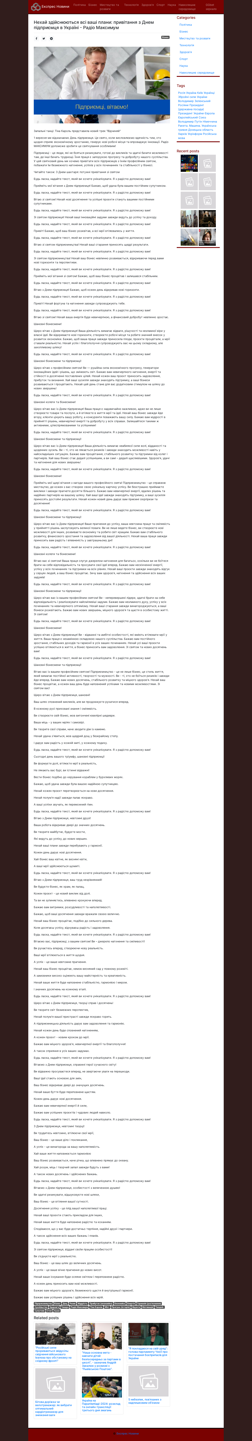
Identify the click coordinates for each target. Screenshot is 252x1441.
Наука (183, 65)
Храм (57, 1310)
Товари (65, 1307)
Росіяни (183, 105)
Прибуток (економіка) (101, 1303)
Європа (210, 113)
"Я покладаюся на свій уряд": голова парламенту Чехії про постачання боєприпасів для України (148, 1353)
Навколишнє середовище (196, 72)
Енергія (131, 1303)
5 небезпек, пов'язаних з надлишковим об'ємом (144, 1401)
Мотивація (147, 1307)
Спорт (183, 59)
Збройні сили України (192, 97)
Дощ (65, 1303)
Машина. (195, 125)
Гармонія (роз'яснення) (149, 1303)
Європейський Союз (192, 117)
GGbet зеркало (211, 7)
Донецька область (200, 129)
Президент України (191, 113)
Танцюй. (159, 1307)
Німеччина (210, 121)
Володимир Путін (190, 121)
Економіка (120, 1303)
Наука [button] (172, 5)
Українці (209, 92)
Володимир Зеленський (194, 101)
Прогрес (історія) (121, 1307)
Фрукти (136, 1307)
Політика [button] (79, 5)
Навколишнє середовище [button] (187, 7)
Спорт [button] (161, 5)
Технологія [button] (131, 5)
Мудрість (82, 1303)
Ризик (73, 1303)
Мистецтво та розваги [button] (109, 7)
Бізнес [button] (92, 5)
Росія (181, 92)
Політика (185, 24)
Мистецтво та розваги (194, 38)
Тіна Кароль (96, 1307)
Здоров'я (54, 1307)
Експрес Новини (55, 6)
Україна (191, 92)
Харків (182, 134)
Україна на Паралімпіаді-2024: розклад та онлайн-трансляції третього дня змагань (101, 1405)
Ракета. (183, 125)
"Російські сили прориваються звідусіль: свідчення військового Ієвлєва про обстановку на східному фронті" (53, 1354)
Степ (49, 1310)
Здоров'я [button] (147, 5)
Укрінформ (195, 134)
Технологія (186, 45)
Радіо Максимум (79, 1307)
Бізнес (165, 37)
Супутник (40, 1310)
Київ (200, 92)
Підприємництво (43, 1303)
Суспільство (41, 1307)
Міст (107, 1307)
